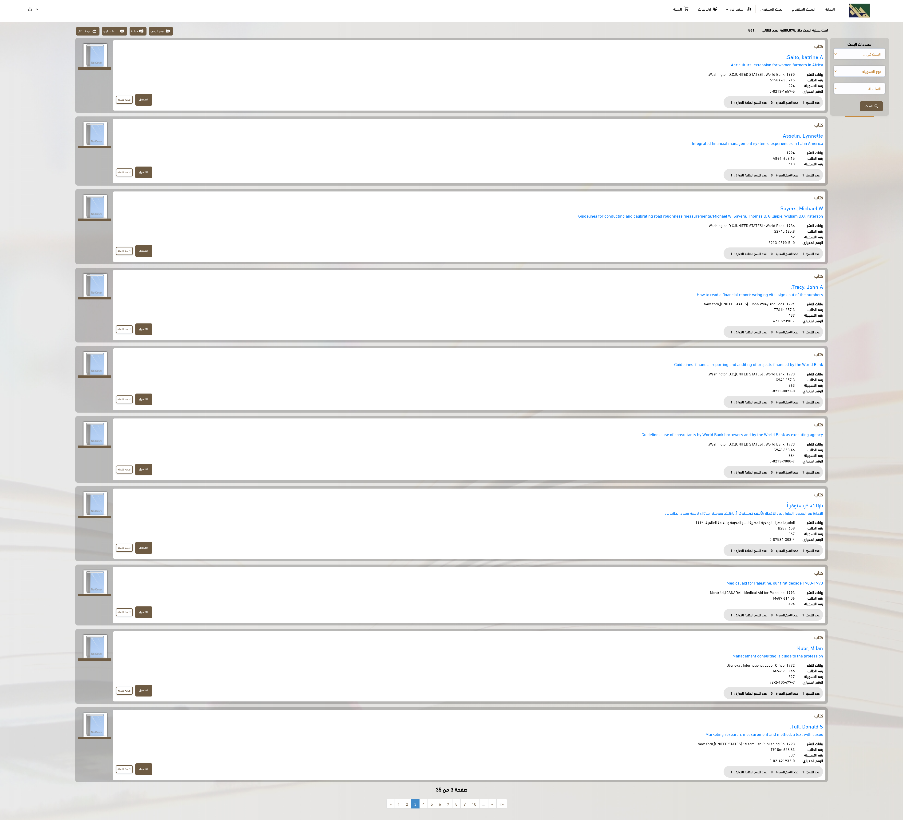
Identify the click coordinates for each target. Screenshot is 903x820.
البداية (830, 8)
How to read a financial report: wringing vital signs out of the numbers (760, 294)
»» (501, 803)
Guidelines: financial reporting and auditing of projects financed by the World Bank (748, 364)
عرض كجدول (157, 31)
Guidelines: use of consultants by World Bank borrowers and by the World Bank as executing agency (732, 434)
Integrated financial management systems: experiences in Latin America (757, 143)
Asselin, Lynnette (803, 135)
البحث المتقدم (803, 8)
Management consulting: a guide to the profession (778, 655)
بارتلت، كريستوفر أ (805, 505)
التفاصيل (143, 99)
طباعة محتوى (111, 31)
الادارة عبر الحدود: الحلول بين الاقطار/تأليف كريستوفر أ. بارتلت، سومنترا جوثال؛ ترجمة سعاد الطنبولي (744, 513)
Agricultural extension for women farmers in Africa (777, 64)
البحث (870, 105)
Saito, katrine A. (804, 56)
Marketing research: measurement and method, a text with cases (764, 734)
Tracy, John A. (807, 286)
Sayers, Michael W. (801, 208)
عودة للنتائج (84, 31)
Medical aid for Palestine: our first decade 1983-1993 (775, 582)
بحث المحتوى (771, 8)
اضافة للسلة (124, 99)
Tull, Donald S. (806, 726)
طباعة (134, 31)
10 (474, 803)
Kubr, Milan (810, 648)
